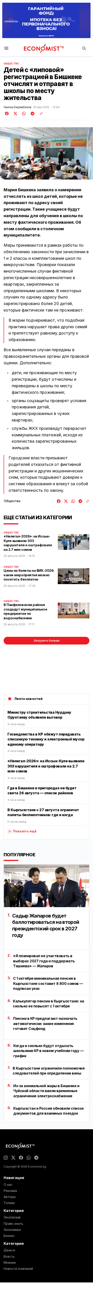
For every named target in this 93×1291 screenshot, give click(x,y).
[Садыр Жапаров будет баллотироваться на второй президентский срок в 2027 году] (46, 886)
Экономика (12, 1230)
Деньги (9, 1250)
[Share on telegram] (32, 113)
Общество (11, 63)
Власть (9, 1256)
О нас (8, 1184)
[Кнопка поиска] (84, 48)
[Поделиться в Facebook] (7, 113)
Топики (9, 1203)
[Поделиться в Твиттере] (14, 113)
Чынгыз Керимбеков (17, 107)
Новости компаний (18, 1269)
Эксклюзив (12, 1217)
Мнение (10, 1262)
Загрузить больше (47, 640)
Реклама (10, 1191)
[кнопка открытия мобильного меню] (6, 49)
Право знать (13, 1223)
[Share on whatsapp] (23, 113)
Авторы (10, 1197)
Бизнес (9, 1236)
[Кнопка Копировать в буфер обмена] (39, 113)
